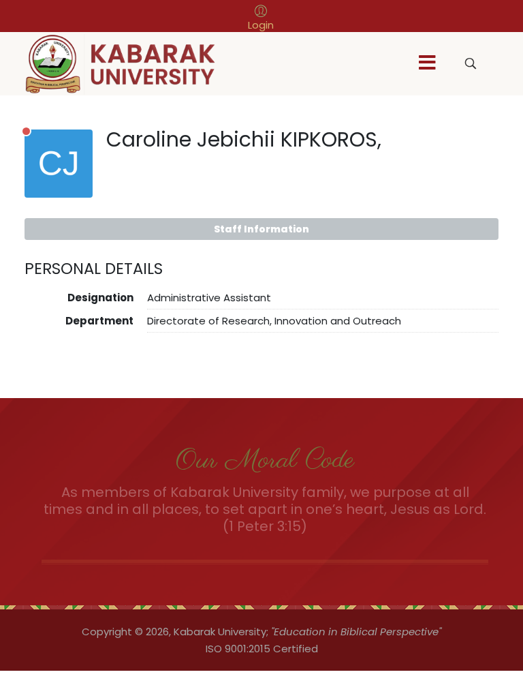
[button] (261, 17)
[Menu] (427, 63)
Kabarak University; (221, 631)
